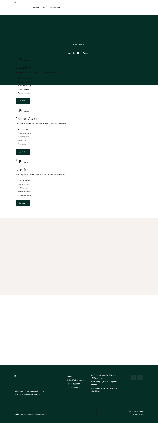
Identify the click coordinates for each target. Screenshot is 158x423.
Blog (43, 7)
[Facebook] (133, 377)
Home (75, 45)
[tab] (71, 53)
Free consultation (55, 7)
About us (36, 7)
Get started (22, 101)
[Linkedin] (140, 377)
